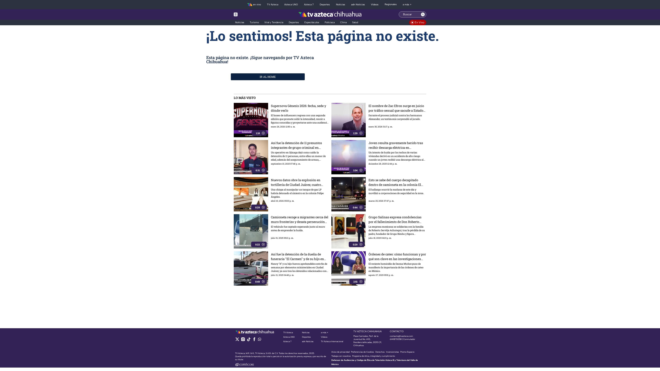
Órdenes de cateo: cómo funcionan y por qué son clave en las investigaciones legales (397, 256)
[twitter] (237, 340)
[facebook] (254, 340)
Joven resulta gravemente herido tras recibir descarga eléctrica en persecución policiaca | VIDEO (395, 145)
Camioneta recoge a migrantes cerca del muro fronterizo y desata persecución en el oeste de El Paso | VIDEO (299, 219)
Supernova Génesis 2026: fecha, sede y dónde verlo (298, 108)
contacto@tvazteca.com (401, 336)
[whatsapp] (259, 340)
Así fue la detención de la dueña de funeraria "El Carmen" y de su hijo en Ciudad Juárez (297, 256)
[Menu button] (247, 14)
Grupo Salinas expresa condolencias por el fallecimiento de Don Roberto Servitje (394, 219)
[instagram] (243, 340)
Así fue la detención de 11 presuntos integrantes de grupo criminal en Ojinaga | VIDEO (296, 145)
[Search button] (423, 14)
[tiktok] (248, 340)
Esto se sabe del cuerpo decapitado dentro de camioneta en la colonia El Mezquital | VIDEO (394, 182)
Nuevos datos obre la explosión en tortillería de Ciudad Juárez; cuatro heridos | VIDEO (296, 182)
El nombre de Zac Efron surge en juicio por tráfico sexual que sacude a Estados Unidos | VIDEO (396, 108)
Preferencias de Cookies (362, 352)
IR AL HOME (268, 76)
